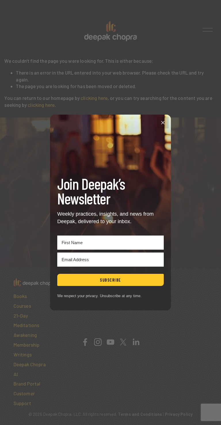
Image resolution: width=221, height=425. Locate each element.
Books (20, 296)
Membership (27, 345)
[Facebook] (85, 342)
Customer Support (24, 398)
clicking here (94, 98)
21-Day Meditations (26, 320)
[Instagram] (98, 342)
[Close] (163, 122)
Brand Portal (27, 383)
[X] (123, 342)
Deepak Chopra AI (30, 369)
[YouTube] (110, 342)
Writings (23, 354)
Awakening (25, 335)
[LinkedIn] (136, 342)
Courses (22, 306)
